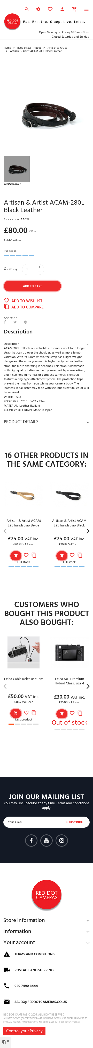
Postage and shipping (34, 970)
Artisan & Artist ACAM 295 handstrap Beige (23, 523)
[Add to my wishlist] (26, 555)
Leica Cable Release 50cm (23, 679)
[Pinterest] (25, 322)
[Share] (5, 322)
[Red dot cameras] (12, 21)
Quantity (11, 269)
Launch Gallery (46, 113)
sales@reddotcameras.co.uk (40, 1002)
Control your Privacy (24, 1031)
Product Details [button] (21, 422)
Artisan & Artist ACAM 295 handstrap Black (69, 523)
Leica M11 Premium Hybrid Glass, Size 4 (69, 681)
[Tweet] (15, 322)
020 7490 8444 (26, 986)
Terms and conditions (72, 803)
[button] (62, 10)
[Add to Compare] (34, 555)
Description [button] (11, 344)
